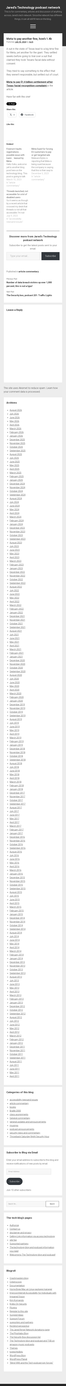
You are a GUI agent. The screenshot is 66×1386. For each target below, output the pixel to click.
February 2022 (17, 609)
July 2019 (14, 723)
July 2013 (14, 980)
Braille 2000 (15, 1111)
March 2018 (15, 782)
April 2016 (14, 866)
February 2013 (17, 999)
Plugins (13, 1307)
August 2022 (16, 587)
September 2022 (17, 583)
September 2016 (17, 848)
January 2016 (16, 874)
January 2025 (16, 480)
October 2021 (16, 623)
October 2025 (16, 447)
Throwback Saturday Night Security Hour (29, 1136)
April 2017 (14, 822)
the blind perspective (19, 1326)
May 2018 (14, 774)
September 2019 (17, 715)
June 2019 (15, 726)
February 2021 (17, 653)
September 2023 (17, 539)
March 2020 (15, 693)
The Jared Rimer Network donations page (30, 1329)
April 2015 (14, 903)
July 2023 (14, 546)
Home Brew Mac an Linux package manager (31, 1289)
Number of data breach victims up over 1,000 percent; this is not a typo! (29, 284)
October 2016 (16, 844)
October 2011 (16, 1054)
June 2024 (15, 506)
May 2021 (14, 642)
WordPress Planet (18, 1359)
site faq (13, 1240)
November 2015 (17, 881)
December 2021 (17, 616)
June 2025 (15, 461)
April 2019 (14, 734)
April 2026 (14, 425)
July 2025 (14, 458)
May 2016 (14, 863)
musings (14, 1125)
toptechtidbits (16, 1352)
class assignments (19, 1114)
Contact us (15, 1229)
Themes (14, 1348)
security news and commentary (25, 1133)
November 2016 (17, 841)
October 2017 (16, 800)
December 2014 (17, 918)
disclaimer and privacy (20, 1232)
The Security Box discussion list (25, 1337)
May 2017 (14, 818)
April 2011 (14, 1076)
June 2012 (15, 1025)
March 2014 (15, 951)
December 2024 (17, 484)
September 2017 (17, 804)
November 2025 (17, 443)
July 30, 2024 (20, 42)
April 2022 (14, 601)
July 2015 (14, 896)
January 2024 (16, 524)
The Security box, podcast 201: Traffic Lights (29, 295)
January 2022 (16, 612)
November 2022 (17, 576)
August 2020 (16, 675)
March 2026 (15, 428)
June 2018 (15, 771)
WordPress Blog (18, 1355)
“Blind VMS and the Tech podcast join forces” (31, 1363)
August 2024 (16, 498)
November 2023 (17, 531)
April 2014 (14, 947)
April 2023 (14, 557)
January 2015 (16, 914)
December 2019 (17, 704)
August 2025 (16, 454)
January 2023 (16, 568)
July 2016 (14, 855)
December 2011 (17, 1047)
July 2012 (14, 1021)
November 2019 (17, 708)
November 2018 (17, 752)
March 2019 (15, 737)
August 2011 (16, 1061)
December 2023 (17, 528)
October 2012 (16, 1010)
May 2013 (14, 988)
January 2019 (16, 745)
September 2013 (17, 973)
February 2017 (17, 829)
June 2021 (15, 638)
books (13, 1107)
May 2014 (14, 944)
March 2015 (15, 907)
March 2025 (15, 473)
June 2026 (15, 417)
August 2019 (16, 719)
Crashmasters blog (19, 1278)
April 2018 (14, 778)
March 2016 (15, 870)
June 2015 (15, 899)
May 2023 (14, 553)
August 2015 (16, 892)
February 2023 (17, 565)
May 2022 (14, 598)
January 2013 (16, 1002)
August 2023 (16, 542)
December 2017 (17, 793)
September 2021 (17, 627)
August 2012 (16, 1017)
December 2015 (17, 877)
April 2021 (14, 645)
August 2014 (16, 933)
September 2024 (17, 495)
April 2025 (14, 469)
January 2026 (16, 436)
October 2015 (16, 885)
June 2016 (15, 859)
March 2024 (15, 517)
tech (31, 42)
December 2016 (17, 837)
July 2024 (14, 502)
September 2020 (17, 671)
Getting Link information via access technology (32, 1236)
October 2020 (16, 668)
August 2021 (16, 631)
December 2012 (17, 1006)
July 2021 (14, 634)
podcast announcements (22, 1129)
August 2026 (16, 410)
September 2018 (17, 760)
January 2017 (16, 833)
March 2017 (15, 826)
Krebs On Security (18, 1304)
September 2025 (17, 450)
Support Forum (17, 1318)
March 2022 (15, 605)
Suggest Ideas (16, 1315)
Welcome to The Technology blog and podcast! (32, 1255)
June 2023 (15, 550)
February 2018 (17, 785)
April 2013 (14, 991)
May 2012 (14, 1028)
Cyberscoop (16, 1282)
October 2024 (16, 491)
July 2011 (14, 1065)
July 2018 (14, 767)
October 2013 (16, 969)
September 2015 (17, 888)
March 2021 (15, 649)
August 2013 (16, 977)
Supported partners (19, 1243)
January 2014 (16, 958)
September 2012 (17, 1013)
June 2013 (15, 984)
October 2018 (16, 756)
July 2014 (14, 936)
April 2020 (14, 690)
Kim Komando (17, 1300)
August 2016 (16, 852)
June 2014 (15, 940)
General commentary (20, 1118)
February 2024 (17, 520)
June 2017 (15, 815)
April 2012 (14, 1032)
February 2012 (17, 1039)
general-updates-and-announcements (28, 1122)
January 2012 (16, 1043)
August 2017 (16, 807)
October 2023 (16, 535)
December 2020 (17, 660)
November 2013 (17, 966)
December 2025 (17, 439)
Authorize (14, 1225)
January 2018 (16, 789)
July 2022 (14, 590)
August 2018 (16, 763)
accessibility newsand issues (24, 1099)
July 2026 (14, 414)
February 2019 (17, 741)
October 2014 (16, 925)
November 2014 (17, 921)
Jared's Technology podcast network (33, 7)
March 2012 (15, 1036)
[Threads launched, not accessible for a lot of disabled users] (18, 206)
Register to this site (19, 1311)
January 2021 (16, 657)
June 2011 (15, 1069)
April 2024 (14, 513)
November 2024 (17, 487)
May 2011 (14, 1072)
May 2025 (14, 465)
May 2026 (14, 421)
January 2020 (16, 701)
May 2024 (14, 509)
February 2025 (17, 476)
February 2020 (17, 697)
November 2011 (17, 1050)
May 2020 (14, 686)
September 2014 (17, 929)
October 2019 (16, 712)
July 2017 (14, 811)
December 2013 (17, 962)
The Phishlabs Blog (19, 1333)
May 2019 (14, 730)
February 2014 (17, 955)
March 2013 (15, 995)
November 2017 (17, 796)
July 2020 (14, 679)
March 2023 (15, 561)
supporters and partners (21, 1322)
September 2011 (17, 1058)
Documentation (17, 1285)
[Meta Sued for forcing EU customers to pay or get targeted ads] (43, 164)
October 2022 (16, 579)
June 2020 (15, 682)
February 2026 (17, 432)
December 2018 (17, 749)
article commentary (29, 271)
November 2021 (17, 620)
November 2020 (17, 664)
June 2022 (15, 594)
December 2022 (17, 572)
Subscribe (50, 256)
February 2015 (17, 910)
